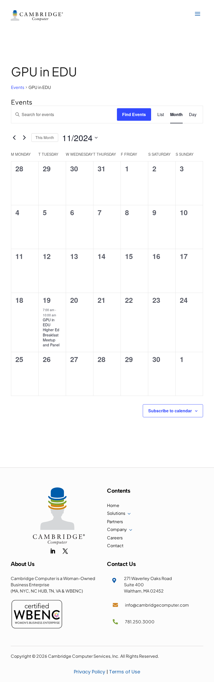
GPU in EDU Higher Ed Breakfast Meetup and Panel (51, 332)
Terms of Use (124, 671)
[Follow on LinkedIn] (52, 551)
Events (17, 87)
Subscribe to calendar (170, 411)
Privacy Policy (89, 671)
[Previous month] (14, 138)
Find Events (134, 114)
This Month (44, 137)
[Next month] (24, 138)
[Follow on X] (65, 551)
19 (47, 300)
